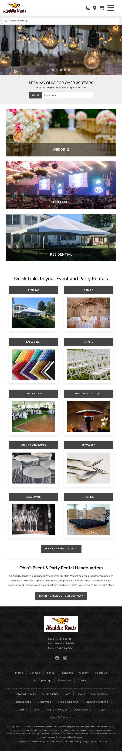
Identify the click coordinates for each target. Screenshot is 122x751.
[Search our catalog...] (6, 20)
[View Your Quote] (101, 8)
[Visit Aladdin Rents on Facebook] (57, 658)
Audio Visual (50, 694)
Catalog (35, 672)
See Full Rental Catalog (61, 548)
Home (19, 672)
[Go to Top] (117, 746)
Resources (64, 680)
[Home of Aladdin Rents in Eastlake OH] (14, 8)
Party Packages (57, 709)
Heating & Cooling (96, 702)
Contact (83, 680)
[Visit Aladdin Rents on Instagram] (65, 658)
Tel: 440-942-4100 (60, 648)
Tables (101, 709)
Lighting (21, 709)
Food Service (22, 702)
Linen (37, 709)
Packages (66, 672)
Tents (50, 672)
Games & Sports (25, 694)
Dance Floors (82, 709)
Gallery (84, 672)
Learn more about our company (61, 596)
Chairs (81, 694)
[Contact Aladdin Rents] (94, 8)
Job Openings (42, 680)
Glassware (44, 702)
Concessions (99, 694)
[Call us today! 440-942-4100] (88, 8)
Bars (67, 694)
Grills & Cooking (67, 702)
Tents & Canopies (61, 717)
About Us (101, 672)
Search (36, 95)
